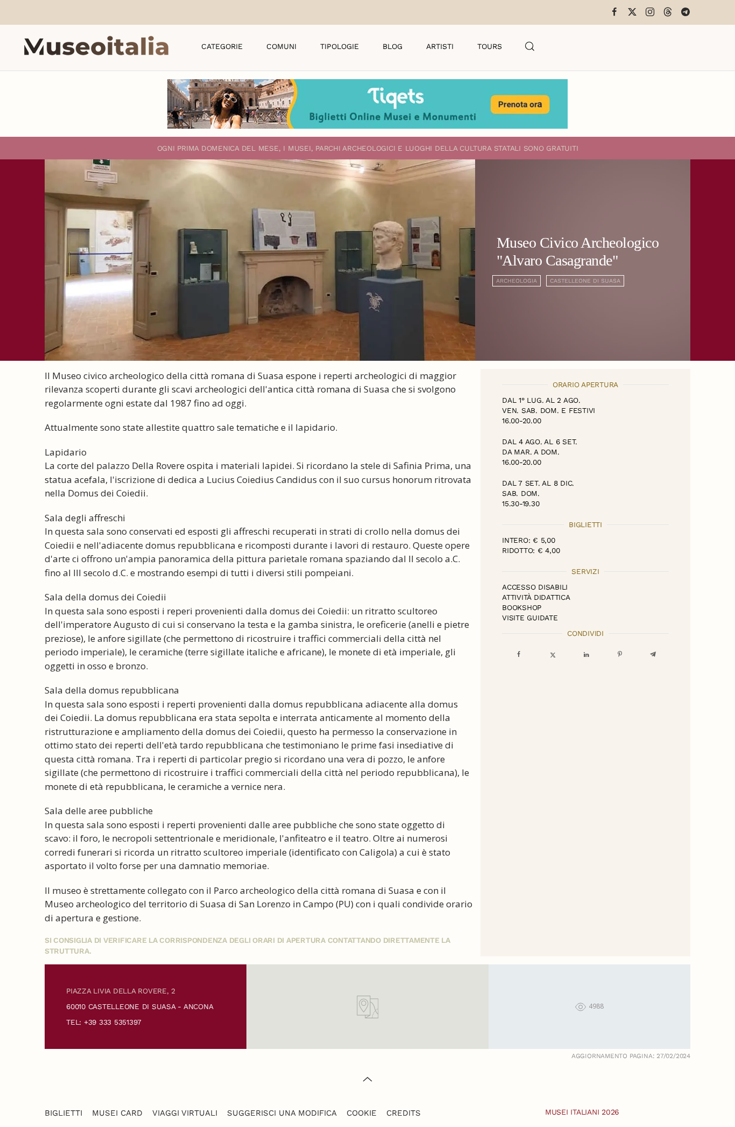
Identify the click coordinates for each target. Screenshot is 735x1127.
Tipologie (339, 46)
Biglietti (63, 1113)
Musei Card (117, 1113)
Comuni (281, 46)
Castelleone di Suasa (585, 280)
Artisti (440, 46)
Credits (403, 1113)
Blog (392, 46)
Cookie (362, 1113)
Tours (489, 46)
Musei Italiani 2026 (582, 1112)
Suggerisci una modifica (282, 1113)
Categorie (222, 46)
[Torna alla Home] (96, 46)
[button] (530, 46)
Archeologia (516, 280)
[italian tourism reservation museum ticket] (367, 104)
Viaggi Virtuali (184, 1113)
